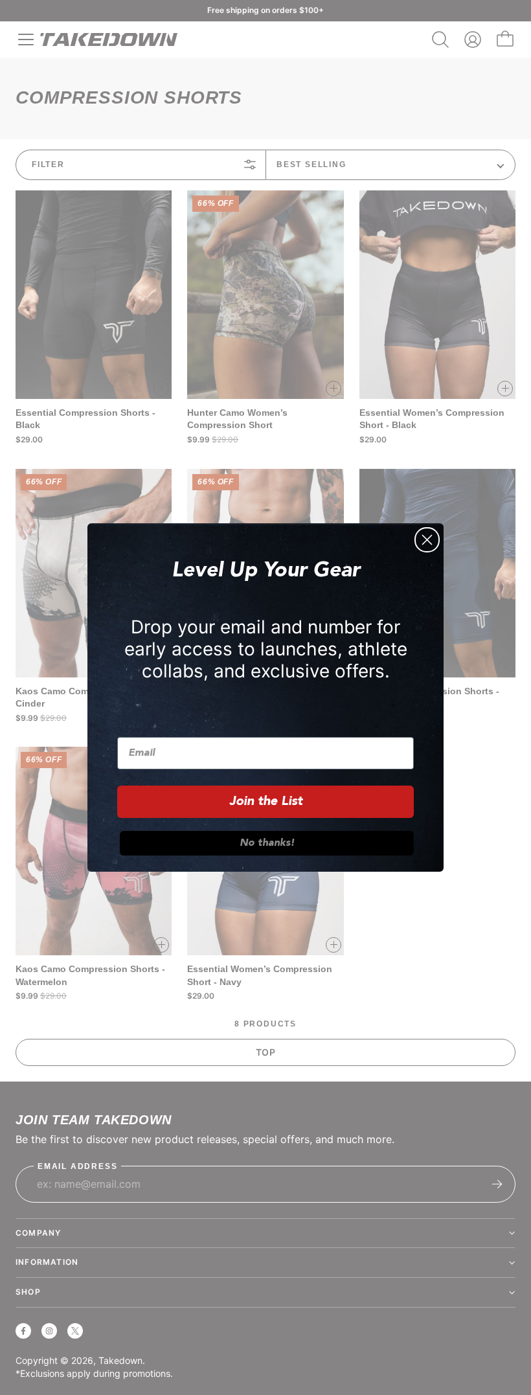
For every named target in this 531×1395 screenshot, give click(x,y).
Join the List (265, 801)
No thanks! (267, 843)
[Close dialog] (427, 539)
